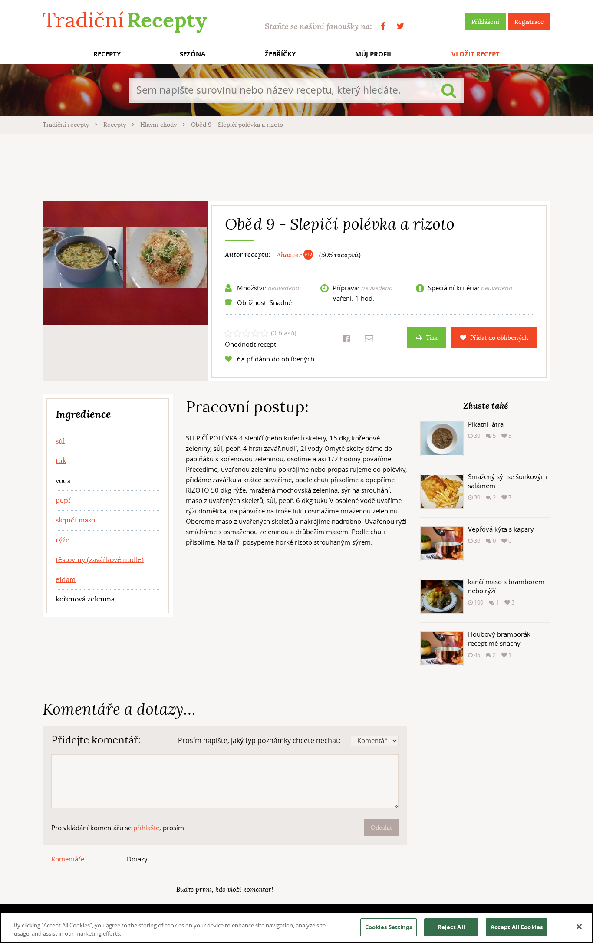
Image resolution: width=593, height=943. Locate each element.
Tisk (432, 338)
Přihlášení (485, 22)
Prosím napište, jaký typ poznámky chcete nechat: (259, 740)
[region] (296, 928)
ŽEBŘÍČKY (280, 54)
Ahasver (290, 255)
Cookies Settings (388, 927)
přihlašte (146, 827)
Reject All (451, 927)
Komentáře (67, 858)
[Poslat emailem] (369, 338)
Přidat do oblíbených (499, 338)
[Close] (579, 926)
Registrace (529, 22)
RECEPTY (107, 54)
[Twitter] (400, 26)
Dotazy (137, 858)
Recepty (115, 124)
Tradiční (125, 20)
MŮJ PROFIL (373, 54)
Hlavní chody (159, 124)
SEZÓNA (192, 54)
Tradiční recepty (67, 124)
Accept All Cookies (517, 927)
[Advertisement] (296, 166)
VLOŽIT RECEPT (475, 54)
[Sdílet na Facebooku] (346, 338)
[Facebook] (383, 26)
